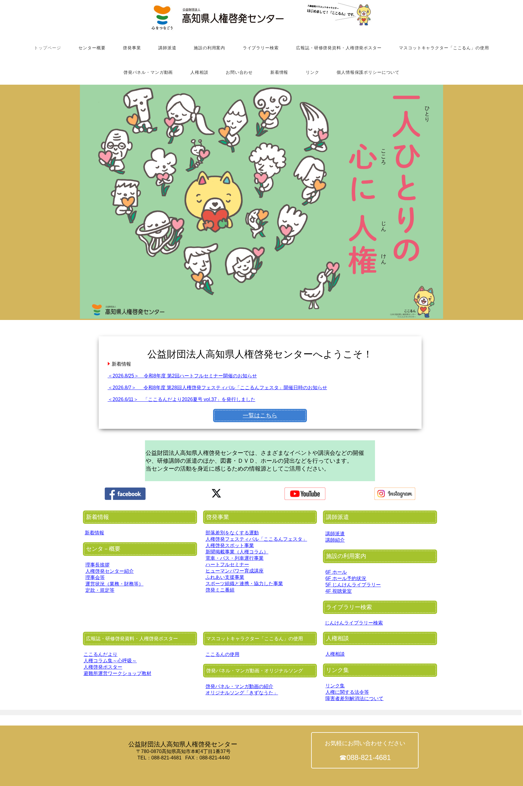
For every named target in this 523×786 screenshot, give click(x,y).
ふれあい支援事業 (225, 577)
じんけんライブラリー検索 (354, 622)
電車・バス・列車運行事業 (235, 558)
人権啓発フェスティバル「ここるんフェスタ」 (256, 539)
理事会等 (95, 577)
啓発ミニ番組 (220, 589)
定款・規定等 (99, 590)
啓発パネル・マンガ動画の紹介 (239, 686)
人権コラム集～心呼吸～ (110, 660)
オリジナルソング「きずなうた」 (242, 692)
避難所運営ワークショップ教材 (117, 673)
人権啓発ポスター (103, 667)
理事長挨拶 (97, 564)
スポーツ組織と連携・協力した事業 (244, 583)
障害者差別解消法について (354, 698)
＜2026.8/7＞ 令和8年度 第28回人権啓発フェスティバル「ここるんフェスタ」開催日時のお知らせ (217, 387)
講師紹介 (335, 540)
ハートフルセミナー (227, 564)
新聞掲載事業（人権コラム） (237, 551)
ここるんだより (100, 654)
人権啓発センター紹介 (109, 571)
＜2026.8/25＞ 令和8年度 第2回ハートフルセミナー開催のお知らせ (182, 375)
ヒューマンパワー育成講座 (235, 570)
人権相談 (335, 654)
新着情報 (94, 532)
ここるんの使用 (222, 654)
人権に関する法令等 (347, 692)
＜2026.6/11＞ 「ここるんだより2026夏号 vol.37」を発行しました (181, 399)
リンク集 (335, 685)
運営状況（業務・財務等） (114, 583)
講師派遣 (335, 533)
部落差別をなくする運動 (232, 532)
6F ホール (336, 572)
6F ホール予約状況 (345, 578)
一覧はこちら (260, 415)
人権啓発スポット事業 (230, 545)
